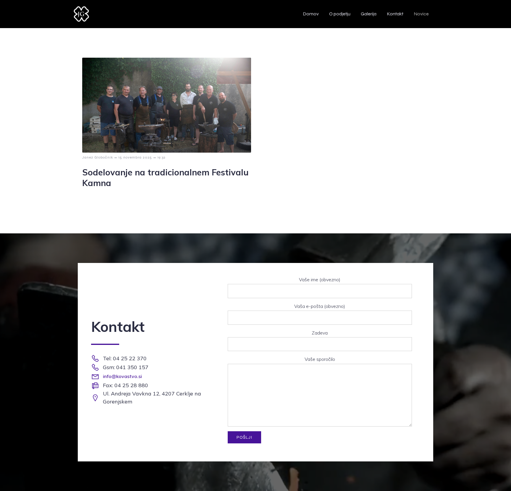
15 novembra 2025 (135, 157)
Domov (311, 14)
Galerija (368, 14)
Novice (421, 14)
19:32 (161, 157)
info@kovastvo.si (122, 376)
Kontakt (395, 14)
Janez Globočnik (97, 157)
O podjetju (339, 14)
